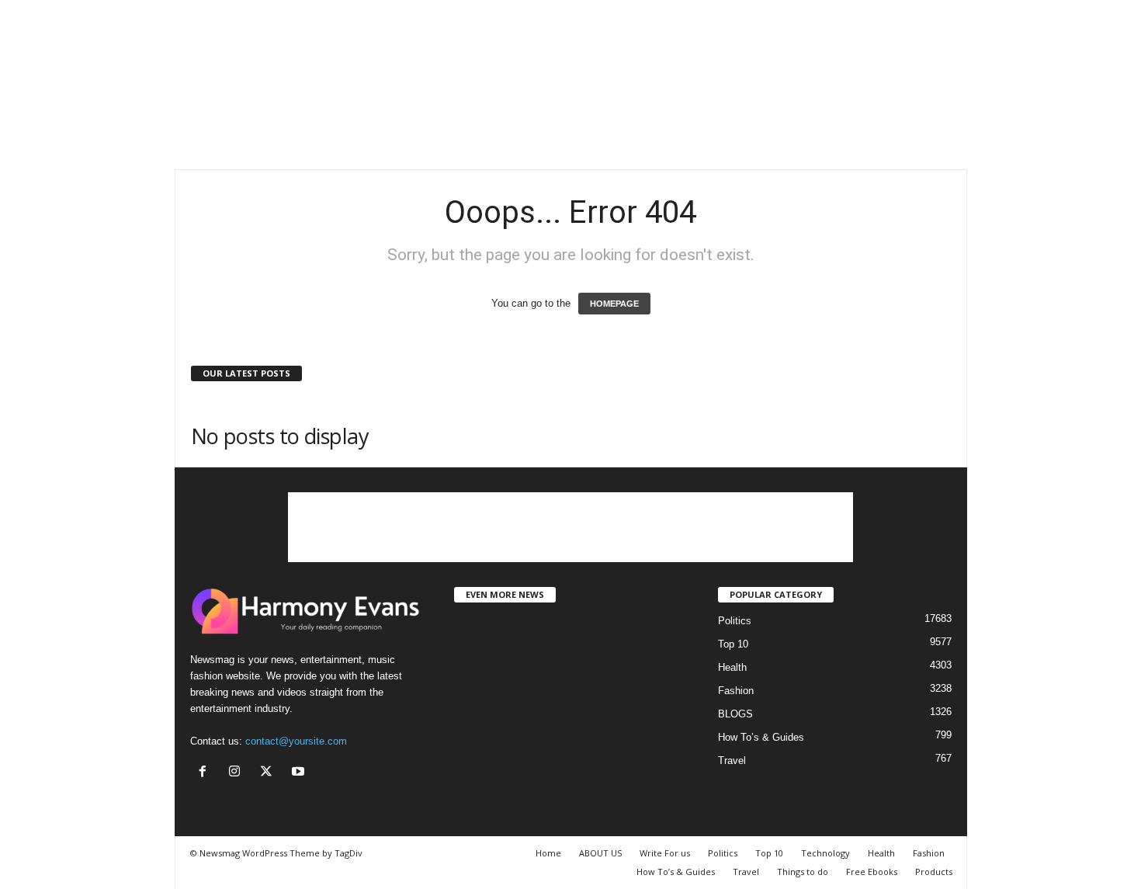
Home (548, 853)
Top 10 (733, 644)
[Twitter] (270, 773)
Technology (825, 853)
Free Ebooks (871, 871)
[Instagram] (238, 773)
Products (933, 871)
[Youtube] (300, 773)
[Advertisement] (570, 119)
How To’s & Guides (761, 737)
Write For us (665, 853)
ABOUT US (600, 853)
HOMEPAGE (614, 303)
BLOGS (735, 714)
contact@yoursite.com (296, 741)
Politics (734, 621)
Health (732, 667)
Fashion (736, 690)
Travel (732, 760)
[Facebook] (206, 773)
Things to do (802, 871)
